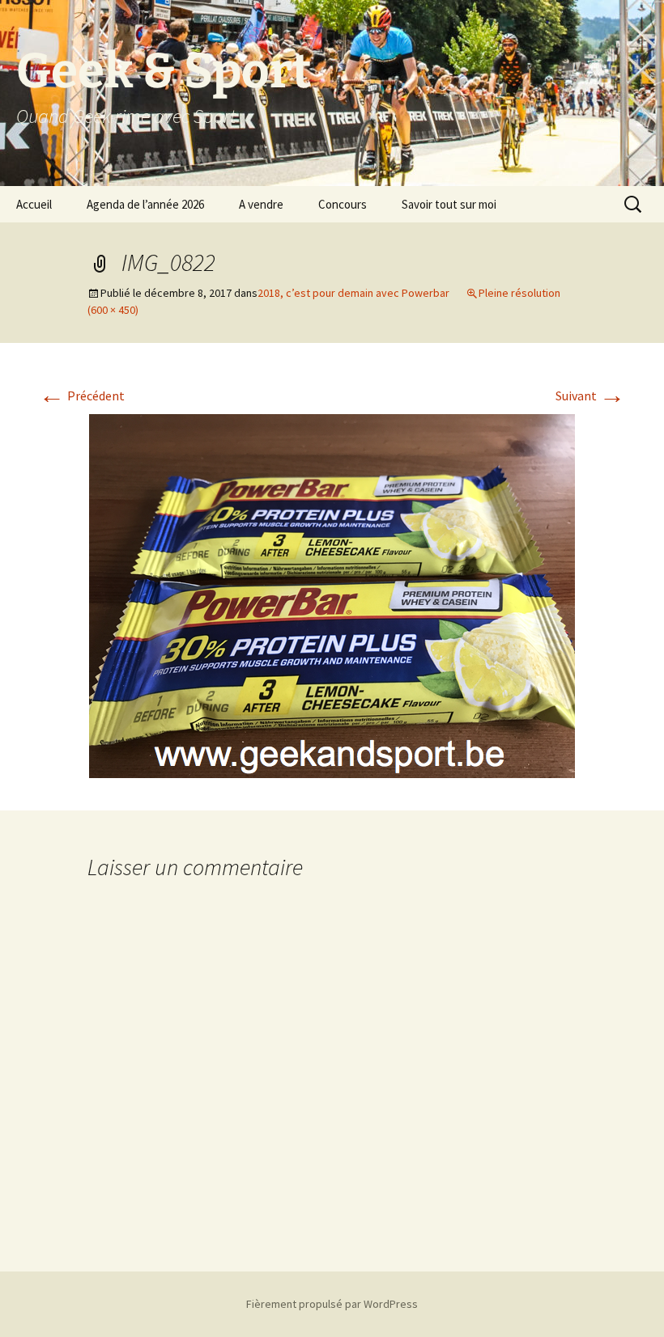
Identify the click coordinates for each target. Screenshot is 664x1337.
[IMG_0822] (332, 594)
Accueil (34, 204)
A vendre (261, 204)
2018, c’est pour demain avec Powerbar (353, 293)
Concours (342, 204)
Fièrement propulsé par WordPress (332, 1304)
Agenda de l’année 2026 (145, 204)
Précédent (82, 395)
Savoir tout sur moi (449, 204)
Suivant (590, 395)
